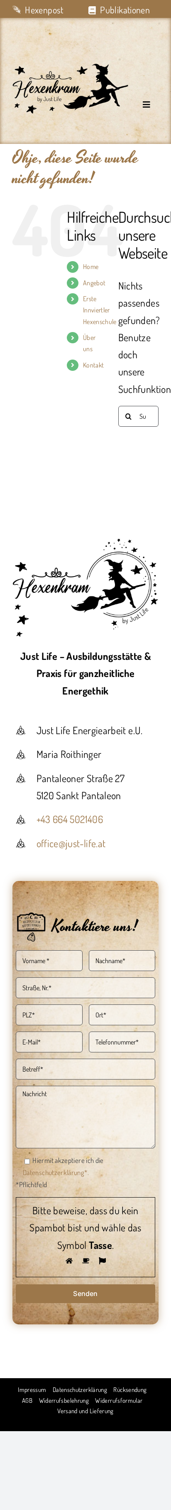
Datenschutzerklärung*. (56, 1172)
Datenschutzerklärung (80, 1390)
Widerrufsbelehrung (64, 1400)
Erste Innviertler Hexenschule (100, 309)
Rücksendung (130, 1390)
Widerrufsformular (118, 1400)
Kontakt (93, 365)
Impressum (32, 1390)
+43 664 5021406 (70, 819)
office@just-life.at (71, 843)
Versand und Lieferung (85, 1411)
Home (90, 266)
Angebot (94, 283)
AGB (27, 1400)
